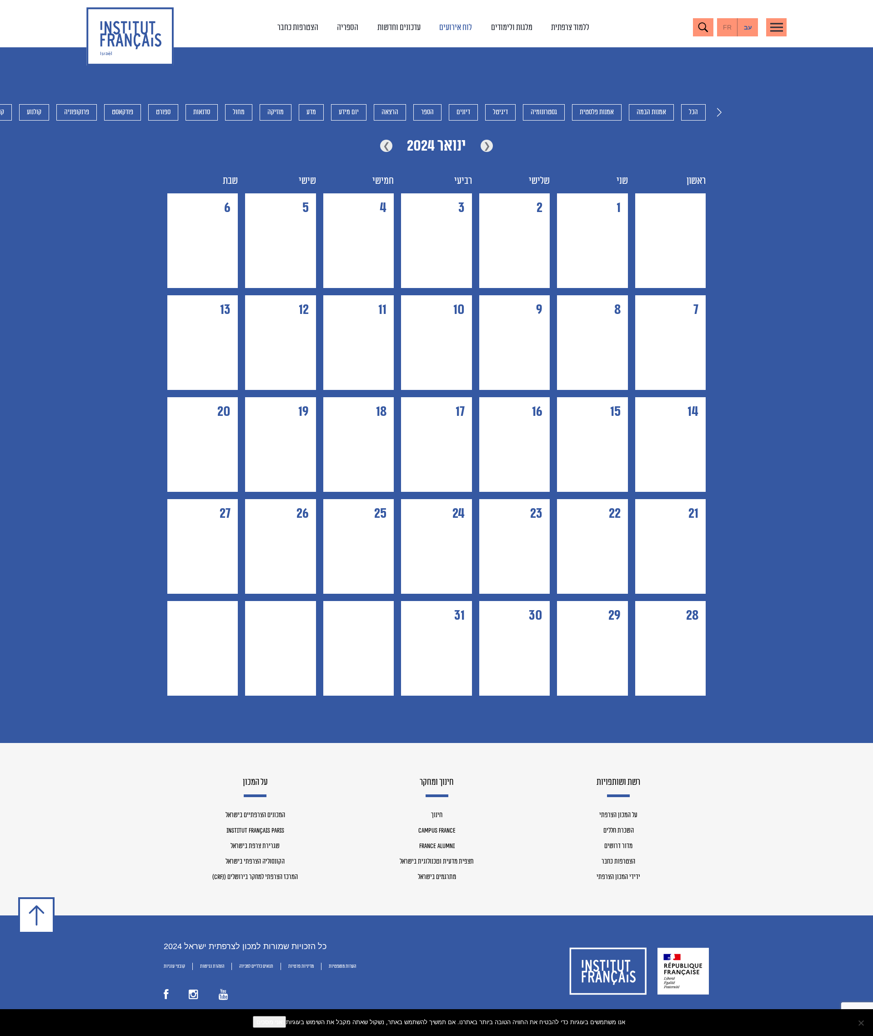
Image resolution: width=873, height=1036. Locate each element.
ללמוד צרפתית (570, 27)
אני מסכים (269, 1022)
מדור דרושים (618, 846)
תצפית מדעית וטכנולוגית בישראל (437, 861)
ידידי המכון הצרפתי (618, 877)
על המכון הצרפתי (618, 815)
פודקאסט (122, 112)
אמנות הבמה (651, 112)
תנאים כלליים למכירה (256, 966)
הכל (693, 112)
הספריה (347, 27)
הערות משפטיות (342, 966)
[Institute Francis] (130, 36)
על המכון (255, 783)
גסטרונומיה (544, 112)
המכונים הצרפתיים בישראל (255, 815)
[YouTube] (223, 996)
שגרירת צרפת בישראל (255, 846)
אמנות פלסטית (597, 112)
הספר (427, 112)
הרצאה (389, 112)
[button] (719, 112)
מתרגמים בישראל (437, 877)
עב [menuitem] (748, 27)
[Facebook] (166, 996)
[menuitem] (748, 27)
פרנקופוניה (76, 112)
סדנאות (201, 112)
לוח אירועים (455, 27)
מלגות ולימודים (511, 27)
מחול (239, 112)
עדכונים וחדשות (399, 27)
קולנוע (34, 112)
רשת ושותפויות (618, 783)
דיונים (463, 112)
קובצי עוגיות (174, 966)
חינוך (436, 815)
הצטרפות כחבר (297, 27)
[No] (861, 1022)
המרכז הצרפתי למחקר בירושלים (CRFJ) (255, 877)
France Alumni (437, 846)
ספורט (163, 112)
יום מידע (349, 112)
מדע (311, 112)
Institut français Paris (255, 830)
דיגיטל (500, 112)
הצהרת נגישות (212, 966)
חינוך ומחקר (437, 783)
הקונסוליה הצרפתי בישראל (255, 861)
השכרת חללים (618, 830)
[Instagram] (193, 996)
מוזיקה (275, 112)
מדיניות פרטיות (301, 966)
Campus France (437, 830)
